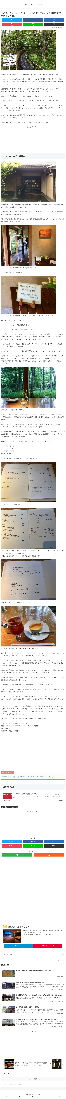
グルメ (9, 807)
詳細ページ (18, 946)
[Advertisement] (33, 139)
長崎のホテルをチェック (48, 946)
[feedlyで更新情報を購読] (17, 855)
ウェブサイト (23, 723)
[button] (63, 954)
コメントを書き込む (33, 1079)
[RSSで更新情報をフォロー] (49, 855)
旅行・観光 (15, 807)
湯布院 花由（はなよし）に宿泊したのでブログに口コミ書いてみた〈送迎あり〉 (29, 777)
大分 (4, 807)
